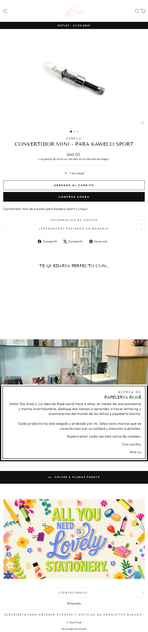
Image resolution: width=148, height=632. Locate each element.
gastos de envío (54, 159)
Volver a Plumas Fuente (77, 477)
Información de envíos (74, 220)
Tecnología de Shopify (74, 628)
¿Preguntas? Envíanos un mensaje (74, 228)
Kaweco (74, 138)
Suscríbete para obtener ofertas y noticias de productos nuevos (73, 614)
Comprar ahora (74, 196)
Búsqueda (74, 603)
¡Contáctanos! (73, 592)
